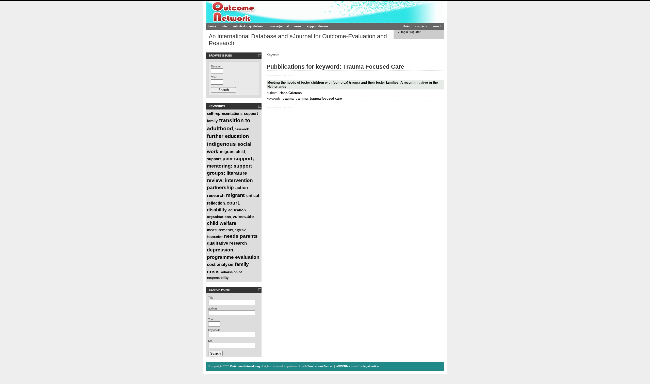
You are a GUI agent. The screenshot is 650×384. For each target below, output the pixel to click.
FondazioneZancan (320, 366)
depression (220, 249)
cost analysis (220, 264)
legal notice (371, 366)
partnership (220, 187)
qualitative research (227, 243)
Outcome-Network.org (255, 12)
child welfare (221, 223)
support (214, 159)
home (212, 26)
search (437, 26)
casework (242, 129)
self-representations (224, 113)
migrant (235, 195)
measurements (220, 230)
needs (231, 236)
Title (210, 297)
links (406, 26)
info (224, 26)
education (237, 210)
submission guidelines (248, 26)
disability (217, 209)
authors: (213, 308)
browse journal (279, 26)
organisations (219, 217)
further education (228, 136)
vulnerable (243, 216)
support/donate (317, 26)
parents (249, 236)
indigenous (221, 144)
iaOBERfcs (343, 366)
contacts (421, 26)
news (297, 26)
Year (214, 77)
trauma (288, 98)
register (415, 31)
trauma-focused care (326, 98)
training (302, 98)
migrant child (232, 152)
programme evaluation (233, 257)
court (232, 203)
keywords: (214, 330)
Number (216, 66)
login (404, 31)
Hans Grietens (291, 93)
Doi (210, 340)
